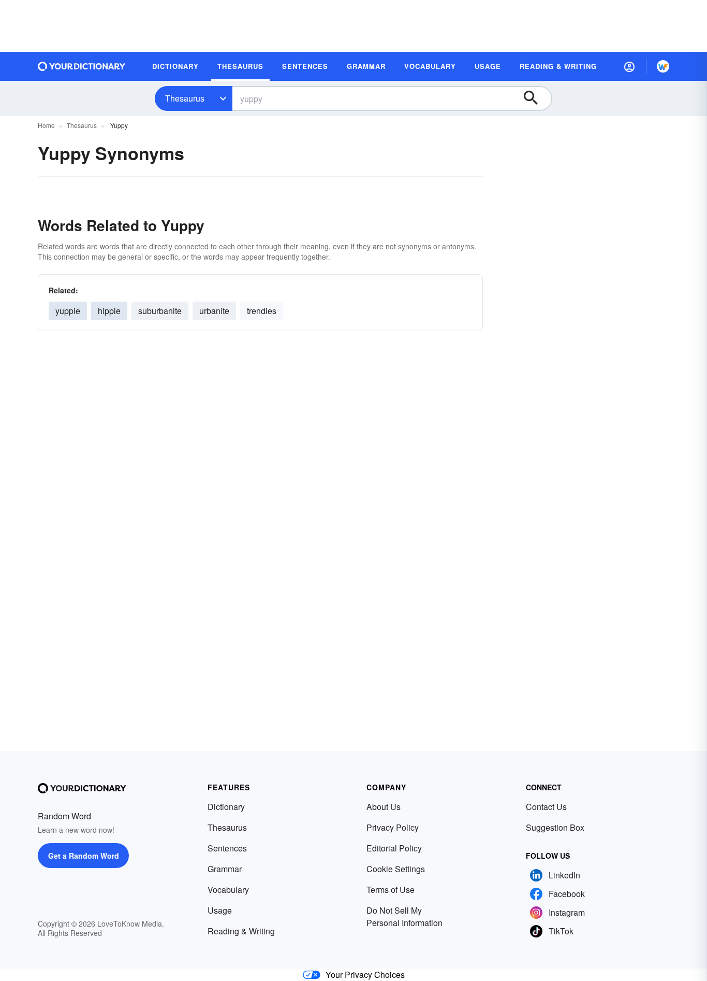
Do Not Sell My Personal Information (404, 916)
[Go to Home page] (82, 66)
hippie (109, 311)
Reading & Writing (241, 931)
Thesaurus (184, 98)
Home (46, 125)
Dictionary (226, 807)
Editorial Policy (394, 848)
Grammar (225, 869)
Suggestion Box (555, 827)
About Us (383, 807)
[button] (629, 66)
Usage (220, 910)
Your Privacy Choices (365, 974)
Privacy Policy (392, 827)
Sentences (227, 848)
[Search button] (535, 98)
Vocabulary (228, 889)
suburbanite (160, 311)
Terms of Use (390, 889)
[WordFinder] (663, 66)
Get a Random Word (83, 855)
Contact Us (546, 807)
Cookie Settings (395, 869)
